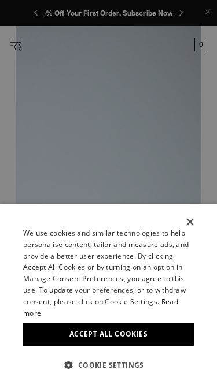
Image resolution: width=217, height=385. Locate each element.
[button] (108, 365)
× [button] (189, 222)
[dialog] (108, 294)
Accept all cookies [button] (108, 334)
